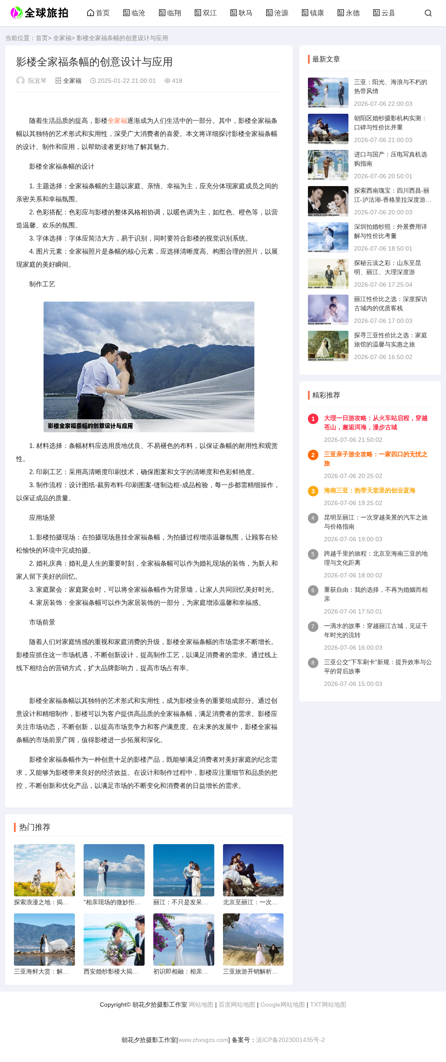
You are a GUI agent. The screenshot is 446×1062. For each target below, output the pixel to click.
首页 (103, 13)
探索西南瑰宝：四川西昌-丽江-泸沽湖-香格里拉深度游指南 (393, 199)
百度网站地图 (237, 1004)
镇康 (317, 13)
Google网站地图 (282, 1004)
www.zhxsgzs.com (203, 1039)
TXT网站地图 (328, 1004)
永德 (353, 13)
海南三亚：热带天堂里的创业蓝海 (370, 490)
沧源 (281, 13)
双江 (210, 13)
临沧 (138, 13)
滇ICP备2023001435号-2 (290, 1039)
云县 (388, 13)
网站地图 (201, 1004)
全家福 (62, 37)
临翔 (174, 13)
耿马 (246, 13)
